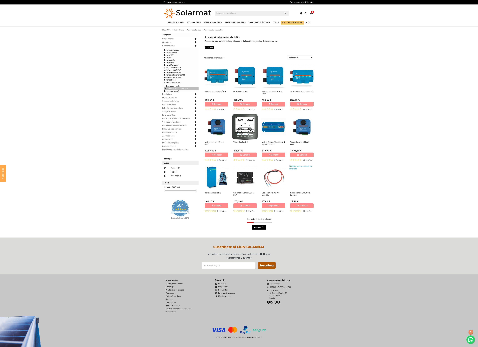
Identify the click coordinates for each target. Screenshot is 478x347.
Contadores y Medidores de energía (176, 118)
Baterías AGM (169, 60)
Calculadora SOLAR (292, 22)
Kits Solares (194, 22)
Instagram (278, 302)
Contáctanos (273, 284)
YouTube (275, 302)
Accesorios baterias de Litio (177, 89)
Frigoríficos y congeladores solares (175, 150)
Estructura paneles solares (172, 108)
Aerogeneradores (169, 111)
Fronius (175, 168)
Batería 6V (168, 57)
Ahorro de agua (168, 136)
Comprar (216, 104)
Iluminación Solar (169, 115)
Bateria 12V (169, 55)
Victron (176, 175)
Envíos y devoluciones (174, 284)
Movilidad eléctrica (259, 22)
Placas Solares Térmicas (172, 129)
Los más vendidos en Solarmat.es (179, 309)
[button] (3, 173)
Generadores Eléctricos (171, 122)
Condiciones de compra (175, 290)
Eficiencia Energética (170, 143)
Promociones (171, 302)
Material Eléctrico (169, 146)
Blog (307, 22)
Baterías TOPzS (170, 52)
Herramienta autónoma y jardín (174, 125)
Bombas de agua (169, 105)
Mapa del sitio (171, 312)
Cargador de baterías (170, 101)
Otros (276, 22)
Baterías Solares (213, 22)
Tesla (174, 172)
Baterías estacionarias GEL (174, 75)
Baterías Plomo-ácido (172, 72)
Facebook (268, 302)
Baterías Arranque (171, 50)
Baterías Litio (169, 80)
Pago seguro (171, 293)
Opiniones (169, 299)
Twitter (271, 302)
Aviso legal (170, 287)
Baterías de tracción (172, 91)
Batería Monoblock (171, 65)
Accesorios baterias (172, 82)
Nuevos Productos (173, 305)
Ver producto (273, 205)
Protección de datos (173, 296)
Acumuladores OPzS (172, 67)
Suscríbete (266, 265)
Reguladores (167, 94)
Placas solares (176, 22)
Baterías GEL (169, 62)
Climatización (167, 139)
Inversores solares (235, 22)
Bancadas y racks (173, 86)
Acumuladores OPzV (172, 70)
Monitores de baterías (172, 77)
